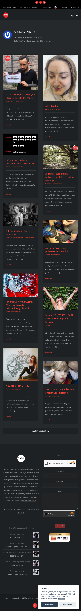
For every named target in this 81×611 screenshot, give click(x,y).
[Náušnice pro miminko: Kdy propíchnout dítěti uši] (60, 373)
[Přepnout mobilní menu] (77, 16)
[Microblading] (60, 78)
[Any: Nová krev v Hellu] (20, 364)
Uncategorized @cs (17, 101)
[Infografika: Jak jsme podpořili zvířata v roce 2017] (20, 144)
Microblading (52, 106)
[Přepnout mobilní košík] (72, 16)
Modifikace (9, 101)
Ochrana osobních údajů (12, 509)
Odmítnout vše (67, 604)
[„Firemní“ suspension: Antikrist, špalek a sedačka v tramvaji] (60, 157)
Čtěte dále (8, 125)
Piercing (47, 396)
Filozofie (8, 237)
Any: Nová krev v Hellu (17, 385)
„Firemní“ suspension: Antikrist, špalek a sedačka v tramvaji (59, 177)
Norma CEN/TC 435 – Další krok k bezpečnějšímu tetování (59, 318)
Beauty (47, 109)
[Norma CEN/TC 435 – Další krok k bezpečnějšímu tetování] (60, 298)
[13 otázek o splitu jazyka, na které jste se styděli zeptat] (20, 72)
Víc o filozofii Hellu (29, 500)
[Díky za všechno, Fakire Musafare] (20, 214)
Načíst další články (40, 431)
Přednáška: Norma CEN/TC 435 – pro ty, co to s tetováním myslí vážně (19, 305)
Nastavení (61, 598)
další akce (34, 490)
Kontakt (21, 513)
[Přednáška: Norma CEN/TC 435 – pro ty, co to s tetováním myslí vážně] (20, 285)
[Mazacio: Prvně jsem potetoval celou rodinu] (60, 231)
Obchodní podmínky (30, 509)
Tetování (47, 254)
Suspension (9, 166)
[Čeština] (57, 7)
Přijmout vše (49, 604)
